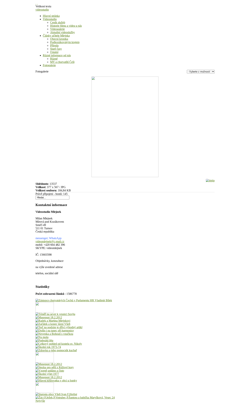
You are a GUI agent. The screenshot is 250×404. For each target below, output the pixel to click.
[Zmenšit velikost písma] (37, 3)
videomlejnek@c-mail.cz (50, 241)
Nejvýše (40, 400)
